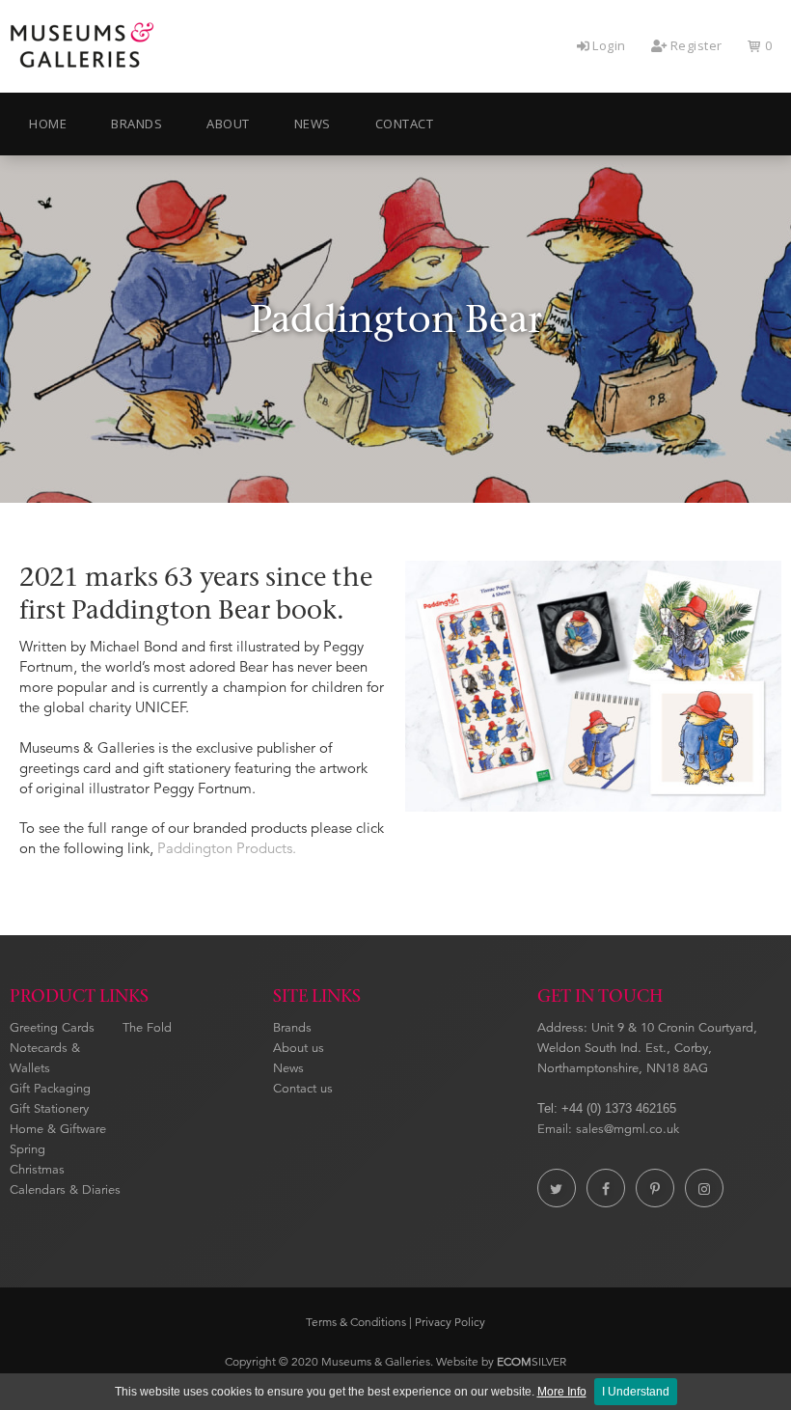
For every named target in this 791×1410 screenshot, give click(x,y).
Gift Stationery (49, 1109)
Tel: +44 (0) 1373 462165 (606, 1108)
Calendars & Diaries (65, 1190)
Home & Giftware (58, 1129)
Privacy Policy (450, 1321)
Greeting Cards (52, 1028)
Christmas (37, 1169)
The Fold (147, 1028)
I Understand (635, 1391)
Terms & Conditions (356, 1321)
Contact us (303, 1088)
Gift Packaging (50, 1088)
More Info (561, 1391)
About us (298, 1048)
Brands (292, 1028)
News (288, 1068)
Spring (27, 1149)
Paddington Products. (226, 848)
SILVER (531, 1361)
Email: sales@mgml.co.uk (608, 1129)
